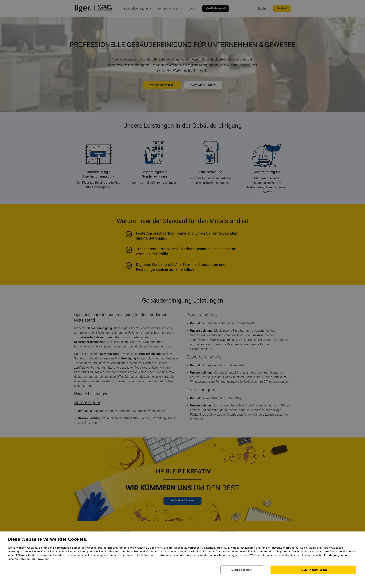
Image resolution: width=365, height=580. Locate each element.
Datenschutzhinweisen (34, 558)
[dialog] (182, 290)
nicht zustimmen (160, 555)
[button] (244, 570)
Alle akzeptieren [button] (313, 569)
